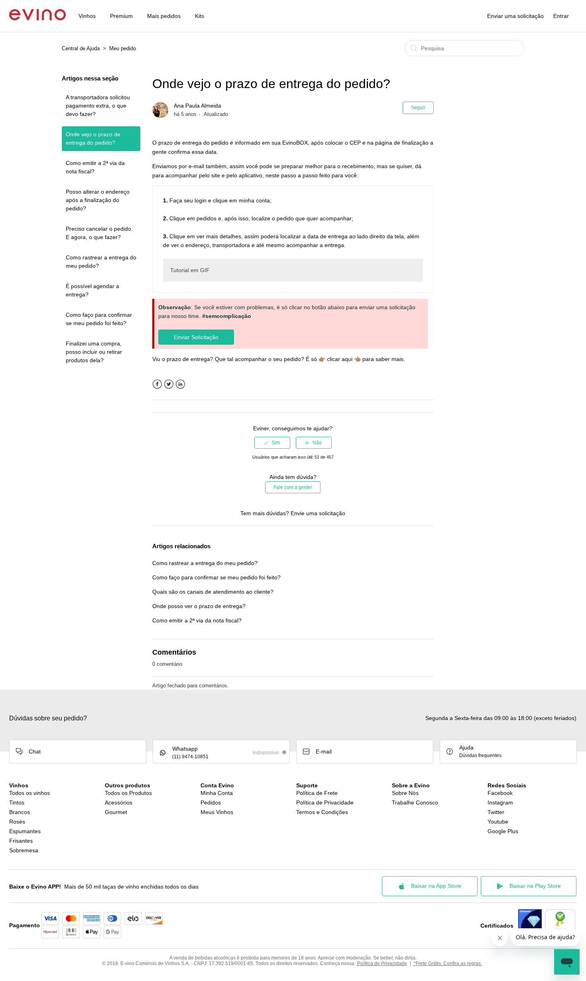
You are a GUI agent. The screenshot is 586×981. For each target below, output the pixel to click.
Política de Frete (317, 793)
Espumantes (25, 831)
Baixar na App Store (436, 886)
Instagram (500, 802)
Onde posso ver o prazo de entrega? (199, 606)
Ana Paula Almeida (197, 105)
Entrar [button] (561, 16)
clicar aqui (339, 359)
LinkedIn (180, 384)
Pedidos (211, 802)
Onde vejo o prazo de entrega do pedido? (93, 138)
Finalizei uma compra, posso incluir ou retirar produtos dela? (94, 351)
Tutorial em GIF (190, 270)
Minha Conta (217, 793)
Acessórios (118, 802)
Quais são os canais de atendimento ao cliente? (212, 592)
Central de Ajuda (81, 48)
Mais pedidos (164, 16)
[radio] (272, 443)
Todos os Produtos (128, 793)
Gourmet (116, 812)
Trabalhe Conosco (415, 802)
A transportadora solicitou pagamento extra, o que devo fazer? (98, 105)
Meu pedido (122, 48)
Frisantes (21, 841)
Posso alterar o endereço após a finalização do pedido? (98, 200)
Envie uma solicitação (318, 513)
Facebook (157, 384)
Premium (121, 16)
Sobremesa (23, 850)
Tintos (16, 802)
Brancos (19, 812)
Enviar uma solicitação (515, 16)
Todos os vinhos (29, 793)
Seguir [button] (418, 107)
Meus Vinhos (217, 812)
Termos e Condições (322, 812)
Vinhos (87, 16)
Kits (199, 16)
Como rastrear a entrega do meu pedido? (101, 261)
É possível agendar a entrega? (92, 290)
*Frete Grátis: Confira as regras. (447, 963)
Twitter (169, 384)
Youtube (498, 821)
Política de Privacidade (325, 802)
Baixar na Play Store (535, 886)
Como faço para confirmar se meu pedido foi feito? (99, 319)
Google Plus (503, 831)
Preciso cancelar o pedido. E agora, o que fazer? (99, 233)
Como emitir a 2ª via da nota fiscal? (95, 167)
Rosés (17, 821)
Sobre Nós (405, 793)
